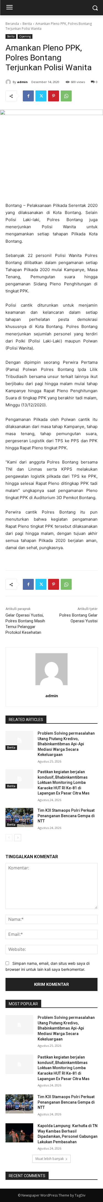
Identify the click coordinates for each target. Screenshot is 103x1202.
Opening (25, 36)
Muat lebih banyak (49, 1158)
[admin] (9, 82)
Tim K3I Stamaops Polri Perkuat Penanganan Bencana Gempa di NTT (66, 815)
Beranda (12, 23)
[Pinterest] (53, 95)
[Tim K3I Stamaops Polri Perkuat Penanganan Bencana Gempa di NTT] (19, 817)
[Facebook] (28, 95)
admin (22, 82)
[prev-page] (8, 837)
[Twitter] (40, 95)
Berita (27, 23)
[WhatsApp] (66, 95)
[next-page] (17, 837)
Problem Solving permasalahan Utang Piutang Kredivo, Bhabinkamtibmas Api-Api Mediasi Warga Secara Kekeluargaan (66, 744)
